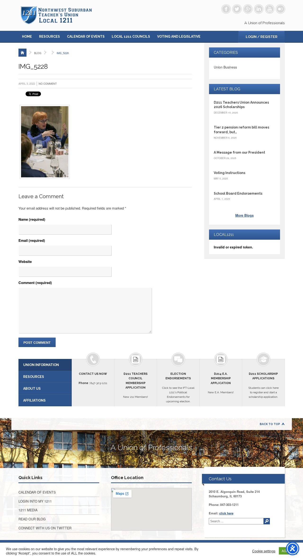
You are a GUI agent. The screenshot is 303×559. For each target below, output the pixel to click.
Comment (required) (35, 282)
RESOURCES (33, 377)
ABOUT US (32, 388)
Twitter (237, 9)
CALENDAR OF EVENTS (37, 492)
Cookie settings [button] (263, 551)
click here (226, 513)
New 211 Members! (135, 385)
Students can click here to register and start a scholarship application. (263, 385)
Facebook (226, 9)
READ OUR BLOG (32, 519)
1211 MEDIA (27, 510)
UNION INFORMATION (41, 365)
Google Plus (248, 9)
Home (27, 36)
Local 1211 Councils (131, 36)
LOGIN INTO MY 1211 (35, 501)
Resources (49, 36)
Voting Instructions (229, 173)
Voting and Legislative (179, 36)
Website (25, 261)
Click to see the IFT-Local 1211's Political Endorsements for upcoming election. (178, 387)
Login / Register (261, 37)
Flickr (280, 9)
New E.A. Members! (221, 383)
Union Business (225, 67)
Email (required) (31, 240)
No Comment (48, 83)
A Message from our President (239, 152)
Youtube (269, 9)
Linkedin (258, 9)
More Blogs (244, 215)
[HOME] (22, 53)
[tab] (45, 365)
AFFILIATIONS (34, 400)
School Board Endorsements (238, 193)
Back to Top (270, 424)
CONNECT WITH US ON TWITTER (44, 528)
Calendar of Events (86, 36)
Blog (37, 53)
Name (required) (31, 219)
